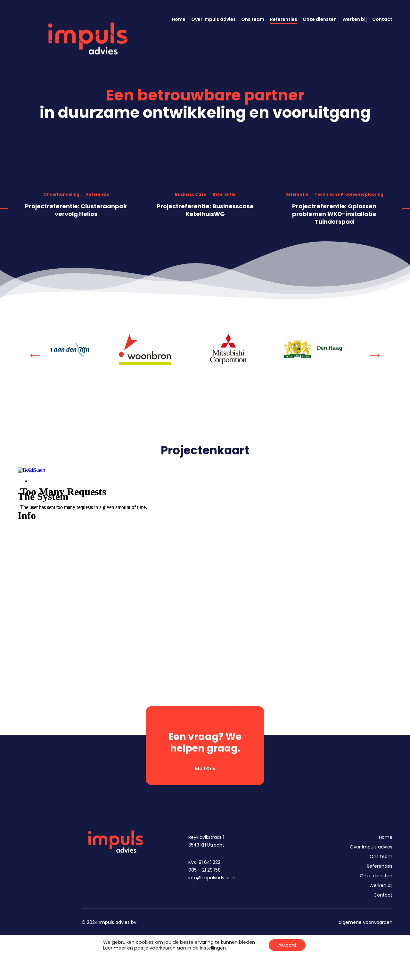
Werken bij (380, 885)
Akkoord (287, 945)
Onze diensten (376, 876)
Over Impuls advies (371, 847)
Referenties (379, 866)
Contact (382, 895)
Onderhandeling (61, 194)
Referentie (97, 194)
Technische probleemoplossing (349, 194)
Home (385, 837)
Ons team (381, 856)
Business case (190, 194)
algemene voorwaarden (365, 922)
